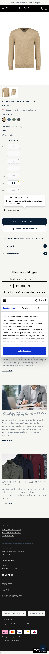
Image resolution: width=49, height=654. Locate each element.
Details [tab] (24, 308)
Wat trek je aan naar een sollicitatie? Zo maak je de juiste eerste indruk (24, 414)
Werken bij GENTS (10, 568)
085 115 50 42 (8, 554)
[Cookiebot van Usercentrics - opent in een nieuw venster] (35, 301)
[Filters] (11, 286)
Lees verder (7, 371)
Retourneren (8, 535)
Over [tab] (40, 308)
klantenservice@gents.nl (13, 551)
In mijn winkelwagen (24, 221)
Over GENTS (7, 565)
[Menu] (3, 8)
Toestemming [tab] (9, 308)
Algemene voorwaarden (10, 640)
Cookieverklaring (22, 637)
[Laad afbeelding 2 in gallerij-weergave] (24, 48)
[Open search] (4, 286)
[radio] (4, 119)
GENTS (9, 619)
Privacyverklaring (8, 637)
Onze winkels (8, 560)
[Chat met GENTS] (42, 647)
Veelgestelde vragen (11, 529)
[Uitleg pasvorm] (21, 127)
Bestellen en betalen (11, 532)
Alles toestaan (24, 351)
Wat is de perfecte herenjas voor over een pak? (23, 483)
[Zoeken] (8, 8)
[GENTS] (24, 9)
